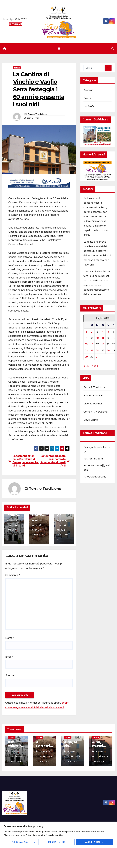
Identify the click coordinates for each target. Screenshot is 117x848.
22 (86, 350)
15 (86, 344)
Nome (9, 637)
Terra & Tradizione (94, 387)
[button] (112, 48)
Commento (12, 575)
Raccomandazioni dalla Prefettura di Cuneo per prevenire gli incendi (25, 460)
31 (97, 356)
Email (9, 656)
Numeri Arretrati (93, 395)
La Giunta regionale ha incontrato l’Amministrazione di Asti (53, 460)
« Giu (86, 365)
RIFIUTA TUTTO (56, 842)
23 (91, 350)
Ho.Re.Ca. (89, 106)
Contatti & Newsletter (95, 411)
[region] (58, 835)
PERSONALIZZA (20, 842)
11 (103, 337)
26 (108, 350)
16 (91, 344)
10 (97, 337)
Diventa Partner (92, 403)
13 (114, 337)
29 (86, 356)
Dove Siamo (90, 419)
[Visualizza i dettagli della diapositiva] (39, 182)
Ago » (95, 365)
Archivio (88, 90)
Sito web (10, 675)
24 (97, 350)
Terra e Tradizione (37, 114)
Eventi (17, 67)
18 (103, 344)
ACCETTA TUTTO (94, 842)
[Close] (114, 824)
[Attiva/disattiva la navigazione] (59, 48)
